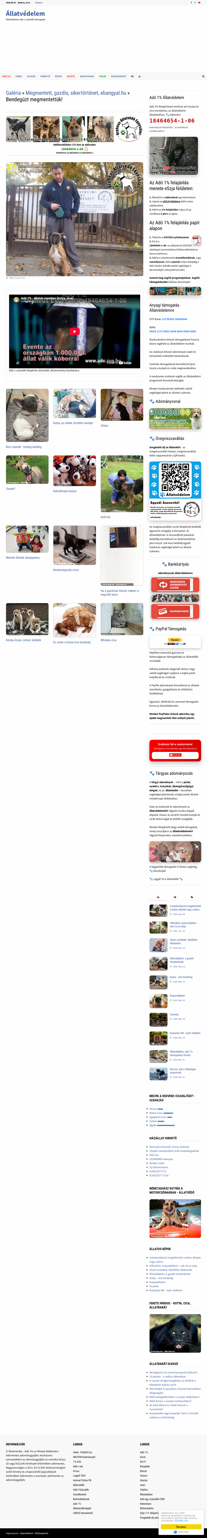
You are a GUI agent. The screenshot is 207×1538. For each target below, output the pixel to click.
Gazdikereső (118, 76)
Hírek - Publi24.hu (82, 1452)
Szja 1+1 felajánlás (150, 1513)
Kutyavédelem (177, 995)
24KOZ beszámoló (83, 1513)
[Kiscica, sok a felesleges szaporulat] (158, 1069)
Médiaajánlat (41, 1533)
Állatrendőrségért (82, 1508)
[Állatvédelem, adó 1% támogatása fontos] (158, 1052)
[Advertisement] (103, 49)
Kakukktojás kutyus (65, 491)
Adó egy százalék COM (152, 1499)
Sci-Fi (143, 1461)
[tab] (157, 897)
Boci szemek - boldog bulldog (24, 447)
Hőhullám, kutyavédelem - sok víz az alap (184, 924)
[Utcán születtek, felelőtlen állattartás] (158, 940)
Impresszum (12, 1533)
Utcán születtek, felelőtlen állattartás (170, 1270)
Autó (142, 1485)
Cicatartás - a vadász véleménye (167, 1376)
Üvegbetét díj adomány (152, 1517)
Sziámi (153, 1121)
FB (132, 76)
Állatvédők (78, 1485)
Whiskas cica (109, 640)
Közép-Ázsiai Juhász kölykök (23, 640)
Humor (143, 1475)
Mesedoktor (146, 1494)
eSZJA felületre (171, 201)
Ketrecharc (145, 1503)
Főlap (102, 76)
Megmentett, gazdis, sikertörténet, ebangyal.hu (76, 93)
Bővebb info (181, 1520)
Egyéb (153, 1125)
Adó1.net (78, 1466)
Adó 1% (6, 76)
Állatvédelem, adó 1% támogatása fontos (181, 1053)
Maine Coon (156, 1113)
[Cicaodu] (158, 1015)
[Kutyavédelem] (158, 996)
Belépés (38, 2)
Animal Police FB (82, 1480)
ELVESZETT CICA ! (159, 1175)
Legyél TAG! (79, 1475)
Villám (104, 425)
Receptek (145, 1466)
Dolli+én (105, 517)
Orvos (76, 1471)
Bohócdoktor (147, 1508)
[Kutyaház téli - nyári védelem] (158, 1033)
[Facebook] (191, 2)
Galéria (13, 93)
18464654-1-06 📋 (74, 149)
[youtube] (199, 2)
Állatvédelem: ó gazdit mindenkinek (182, 960)
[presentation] (157, 897)
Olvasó (31, 76)
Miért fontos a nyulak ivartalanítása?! (170, 1401)
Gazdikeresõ (79, 1494)
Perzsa (153, 1109)
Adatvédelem (26, 1533)
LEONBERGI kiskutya (161, 1159)
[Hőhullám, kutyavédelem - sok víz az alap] (158, 923)
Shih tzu (154, 1155)
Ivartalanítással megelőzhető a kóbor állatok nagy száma (185, 907)
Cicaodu (174, 1014)
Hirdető (45, 76)
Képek (58, 76)
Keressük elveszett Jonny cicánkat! (169, 1147)
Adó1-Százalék (81, 1489)
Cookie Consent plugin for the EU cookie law (181, 1532)
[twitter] (195, 2)
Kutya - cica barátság (181, 977)
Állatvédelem (25, 13)
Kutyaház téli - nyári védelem (185, 1033)
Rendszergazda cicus (66, 570)
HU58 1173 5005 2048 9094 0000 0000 (172, 331)
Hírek (18, 76)
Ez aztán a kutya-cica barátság (71, 642)
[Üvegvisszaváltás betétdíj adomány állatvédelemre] (175, 491)
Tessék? (10, 489)
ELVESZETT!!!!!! (158, 1171)
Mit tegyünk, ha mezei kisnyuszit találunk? (173, 1372)
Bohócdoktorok (81, 1499)
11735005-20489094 (174, 319)
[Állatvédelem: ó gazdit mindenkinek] (158, 959)
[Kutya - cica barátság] (158, 977)
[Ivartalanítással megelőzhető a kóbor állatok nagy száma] (158, 906)
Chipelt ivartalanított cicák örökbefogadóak (174, 1151)
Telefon (144, 1489)
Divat (142, 1457)
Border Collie (156, 1163)
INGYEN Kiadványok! (84, 1457)
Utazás (143, 1480)
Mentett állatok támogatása (23, 557)
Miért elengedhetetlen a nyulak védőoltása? (174, 1397)
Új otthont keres (158, 1167)
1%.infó (77, 1461)
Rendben (181, 1527)
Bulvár (143, 1471)
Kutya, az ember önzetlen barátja (73, 423)
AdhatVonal (87, 76)
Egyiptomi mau (158, 1117)
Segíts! (71, 76)
